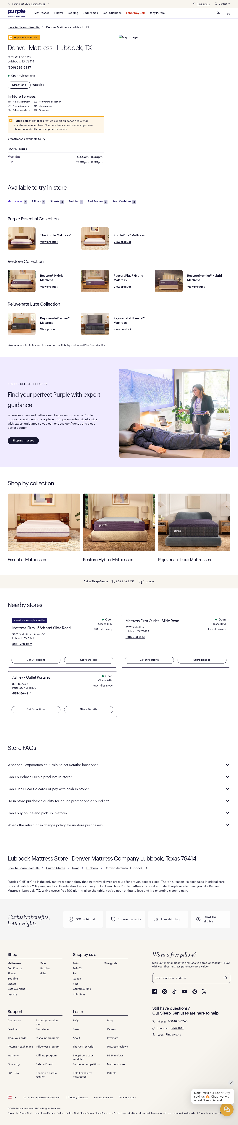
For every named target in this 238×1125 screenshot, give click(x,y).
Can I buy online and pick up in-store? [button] (37, 813)
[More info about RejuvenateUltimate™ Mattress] (95, 324)
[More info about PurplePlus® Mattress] (95, 238)
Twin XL (77, 968)
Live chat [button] (177, 1028)
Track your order (17, 1037)
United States (55, 868)
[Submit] (225, 978)
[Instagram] (164, 991)
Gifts (43, 973)
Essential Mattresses (44, 522)
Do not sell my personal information (41, 1097)
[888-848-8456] (113, 581)
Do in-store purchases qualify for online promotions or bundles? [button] (58, 801)
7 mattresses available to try (26, 139)
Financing (14, 1064)
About (76, 1037)
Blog (110, 1020)
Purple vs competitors (86, 1064)
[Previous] (9, 3)
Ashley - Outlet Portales (31, 677)
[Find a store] (194, 3)
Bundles (45, 968)
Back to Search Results (24, 27)
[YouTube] (184, 991)
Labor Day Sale (136, 13)
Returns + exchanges (20, 1046)
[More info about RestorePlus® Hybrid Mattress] (95, 281)
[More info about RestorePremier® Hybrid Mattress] (169, 281)
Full (75, 973)
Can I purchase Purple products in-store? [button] (40, 777)
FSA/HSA (13, 1072)
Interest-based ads (103, 1097)
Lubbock (92, 868)
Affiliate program (46, 1055)
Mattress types (116, 1064)
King (75, 983)
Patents (111, 1072)
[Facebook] (154, 991)
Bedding (72, 13)
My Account (218, 13)
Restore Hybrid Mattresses (119, 522)
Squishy (12, 993)
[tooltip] (222, 3)
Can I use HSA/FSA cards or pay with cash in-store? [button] (48, 789)
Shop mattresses (23, 440)
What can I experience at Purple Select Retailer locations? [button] (53, 765)
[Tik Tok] (174, 991)
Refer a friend (38, 3)
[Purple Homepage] (16, 13)
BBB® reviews (115, 1055)
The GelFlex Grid (83, 1046)
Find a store (203, 3)
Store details (88, 660)
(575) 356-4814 (21, 693)
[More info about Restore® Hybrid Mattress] (22, 281)
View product (49, 242)
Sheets (56, 201)
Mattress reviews (117, 1046)
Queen (77, 978)
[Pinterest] (194, 991)
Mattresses (41, 13)
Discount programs (47, 1037)
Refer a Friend (44, 1064)
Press (76, 1029)
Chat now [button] (148, 581)
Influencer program (48, 1046)
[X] (204, 991)
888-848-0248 (177, 1021)
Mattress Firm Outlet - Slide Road (152, 620)
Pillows (58, 13)
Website (38, 84)
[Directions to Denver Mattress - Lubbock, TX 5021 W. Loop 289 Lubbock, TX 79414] (174, 55)
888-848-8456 (125, 581)
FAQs (76, 1020)
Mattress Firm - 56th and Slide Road (41, 628)
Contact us (14, 1020)
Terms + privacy (127, 1097)
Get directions (36, 660)
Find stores (42, 1029)
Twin (75, 963)
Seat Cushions (112, 13)
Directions (19, 85)
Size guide (110, 963)
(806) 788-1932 (22, 644)
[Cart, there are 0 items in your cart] (228, 13)
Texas (75, 868)
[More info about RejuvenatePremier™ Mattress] (22, 324)
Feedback (14, 1029)
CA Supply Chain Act (77, 1097)
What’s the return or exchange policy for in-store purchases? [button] (55, 825)
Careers (112, 1029)
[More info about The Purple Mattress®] (22, 238)
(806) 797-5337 (19, 67)
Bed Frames (90, 13)
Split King (79, 993)
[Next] (48, 3)
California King (82, 988)
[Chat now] (139, 581)
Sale (43, 963)
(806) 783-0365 (135, 637)
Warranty (13, 1055)
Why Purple (157, 13)
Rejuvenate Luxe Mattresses (194, 522)
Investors (112, 1037)
